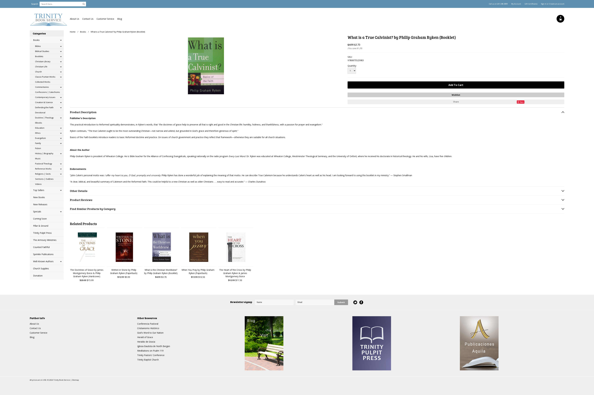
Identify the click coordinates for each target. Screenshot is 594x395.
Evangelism (40, 138)
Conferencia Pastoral (147, 323)
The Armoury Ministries (44, 240)
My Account (516, 4)
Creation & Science (44, 102)
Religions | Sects (43, 173)
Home (72, 31)
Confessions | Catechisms (47, 92)
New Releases (40, 204)
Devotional (40, 112)
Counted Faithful (41, 247)
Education (39, 127)
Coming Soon (40, 218)
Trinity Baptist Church (148, 359)
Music (38, 158)
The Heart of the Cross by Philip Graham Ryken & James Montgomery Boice (235, 273)
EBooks (38, 122)
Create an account (556, 4)
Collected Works (42, 81)
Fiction (38, 148)
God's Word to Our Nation (150, 332)
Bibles (38, 46)
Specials (37, 211)
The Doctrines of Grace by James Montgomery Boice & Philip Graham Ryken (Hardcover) (86, 273)
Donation (38, 275)
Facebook (361, 302)
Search (34, 3)
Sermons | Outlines (44, 179)
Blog (119, 18)
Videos (38, 184)
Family (38, 143)
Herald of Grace (145, 337)
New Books (39, 197)
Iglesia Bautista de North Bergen (153, 346)
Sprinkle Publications (43, 254)
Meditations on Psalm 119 (150, 350)
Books (36, 40)
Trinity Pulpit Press (42, 232)
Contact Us (87, 18)
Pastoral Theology (43, 163)
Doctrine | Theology (44, 117)
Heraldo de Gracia (146, 341)
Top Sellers (38, 190)
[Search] (83, 4)
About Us (74, 18)
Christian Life (41, 66)
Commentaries (42, 87)
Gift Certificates (531, 4)
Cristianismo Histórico (148, 328)
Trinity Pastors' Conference (150, 355)
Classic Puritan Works (45, 76)
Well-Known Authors (43, 261)
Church (38, 71)
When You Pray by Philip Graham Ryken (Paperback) (198, 271)
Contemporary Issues (45, 97)
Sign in (543, 4)
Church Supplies (41, 268)
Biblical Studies (42, 51)
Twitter (355, 302)
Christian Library (42, 61)
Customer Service (105, 18)
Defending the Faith (44, 107)
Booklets (39, 56)
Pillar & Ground (40, 225)
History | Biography (44, 153)
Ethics (38, 133)
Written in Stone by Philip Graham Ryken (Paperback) (123, 271)
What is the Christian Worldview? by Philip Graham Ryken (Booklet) (161, 271)
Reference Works (43, 168)
